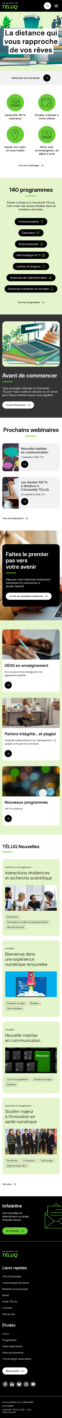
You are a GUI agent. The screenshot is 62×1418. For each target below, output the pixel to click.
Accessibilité (8, 1405)
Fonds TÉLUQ (9, 1301)
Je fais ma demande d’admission (26, 596)
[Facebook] (5, 1384)
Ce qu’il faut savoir (16, 405)
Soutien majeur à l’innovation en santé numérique (21, 1116)
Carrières (7, 1307)
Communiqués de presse (15, 1282)
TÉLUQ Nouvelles (11, 1276)
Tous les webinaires (13, 518)
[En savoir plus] (46, 78)
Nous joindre (12, 1371)
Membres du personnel (15, 1289)
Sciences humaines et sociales (28, 289)
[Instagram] (26, 1384)
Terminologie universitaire (16, 1358)
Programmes (9, 1340)
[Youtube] (33, 1384)
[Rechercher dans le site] (47, 5)
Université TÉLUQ (10, 1409)
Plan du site (8, 1314)
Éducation (28, 233)
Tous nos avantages (28, 165)
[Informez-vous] (8, 753)
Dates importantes (12, 1346)
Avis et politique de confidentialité (18, 1402)
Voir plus (7, 1184)
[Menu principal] (56, 5)
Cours (5, 1333)
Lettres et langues (28, 266)
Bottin (5, 1295)
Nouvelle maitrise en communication (22, 1038)
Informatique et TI (29, 255)
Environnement (28, 244)
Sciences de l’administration (28, 277)
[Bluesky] (19, 1384)
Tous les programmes (28, 302)
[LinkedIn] (12, 1384)
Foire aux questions (13, 1352)
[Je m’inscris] (24, 464)
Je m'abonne (12, 1231)
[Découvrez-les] (8, 818)
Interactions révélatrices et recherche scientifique (28, 875)
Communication (28, 221)
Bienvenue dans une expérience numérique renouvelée (26, 959)
